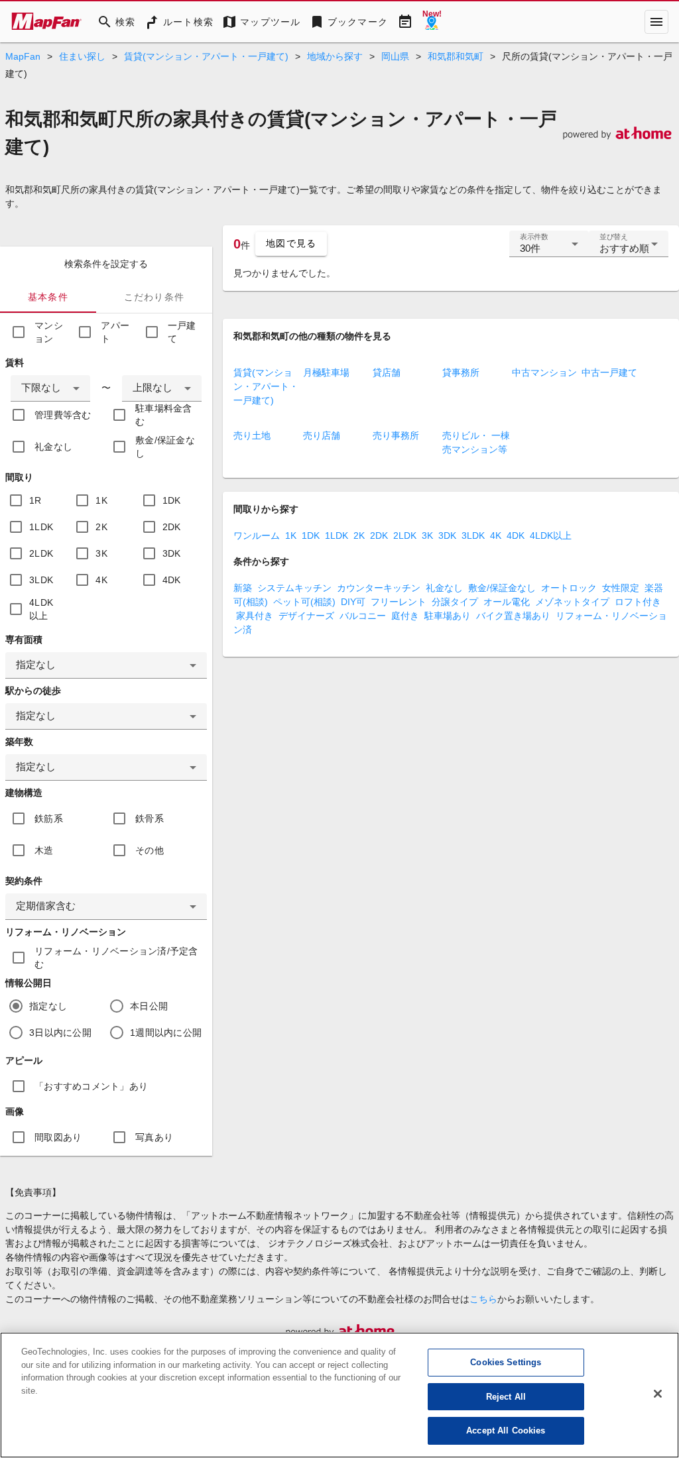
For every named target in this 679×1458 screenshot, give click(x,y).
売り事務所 (396, 435)
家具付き (254, 615)
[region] (339, 1395)
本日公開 (149, 1006)
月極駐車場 (326, 372)
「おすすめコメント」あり (91, 1086)
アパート (115, 332)
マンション (48, 332)
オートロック (569, 588)
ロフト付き (638, 601)
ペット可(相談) (304, 601)
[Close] (657, 1393)
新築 (242, 588)
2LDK (41, 553)
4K (101, 580)
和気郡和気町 (455, 56)
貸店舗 (387, 372)
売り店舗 (321, 435)
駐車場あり (447, 615)
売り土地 (252, 435)
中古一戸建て (609, 372)
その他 (149, 850)
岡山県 (395, 56)
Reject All (506, 1397)
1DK (171, 500)
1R (35, 500)
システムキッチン (294, 588)
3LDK (41, 580)
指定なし (48, 1006)
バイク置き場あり (513, 615)
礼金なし (53, 446)
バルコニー (363, 615)
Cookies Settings (505, 1362)
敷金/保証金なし (165, 447)
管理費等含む (63, 415)
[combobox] (50, 388)
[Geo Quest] (431, 22)
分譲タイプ (455, 601)
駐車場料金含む (163, 415)
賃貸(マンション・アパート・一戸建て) (206, 56)
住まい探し (82, 56)
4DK (171, 580)
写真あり (154, 1137)
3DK (171, 553)
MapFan (22, 56)
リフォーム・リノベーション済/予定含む (116, 958)
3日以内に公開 (60, 1032)
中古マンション (544, 372)
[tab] (48, 297)
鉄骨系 (149, 818)
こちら (483, 1299)
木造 (44, 850)
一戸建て (182, 332)
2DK (171, 527)
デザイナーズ (306, 615)
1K (101, 500)
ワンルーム (256, 535)
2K (101, 527)
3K (101, 553)
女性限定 (620, 588)
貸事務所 (460, 372)
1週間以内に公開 (166, 1032)
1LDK (41, 527)
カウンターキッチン (378, 588)
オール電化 (506, 601)
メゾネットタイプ (572, 601)
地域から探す (335, 56)
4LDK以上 (41, 609)
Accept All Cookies (505, 1430)
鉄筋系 (48, 818)
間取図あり (58, 1137)
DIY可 (353, 601)
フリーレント (398, 601)
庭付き (405, 615)
